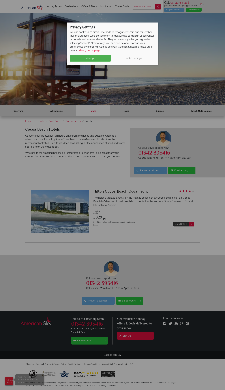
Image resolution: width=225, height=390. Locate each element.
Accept (90, 58)
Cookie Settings (133, 58)
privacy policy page (89, 50)
